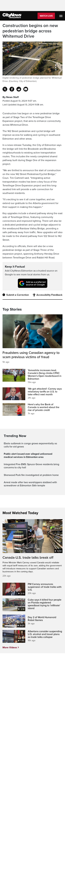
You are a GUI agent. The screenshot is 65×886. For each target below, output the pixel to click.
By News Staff (11, 97)
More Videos (10, 647)
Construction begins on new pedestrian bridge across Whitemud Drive (30, 31)
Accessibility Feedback (49, 294)
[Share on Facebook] (11, 89)
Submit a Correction (17, 294)
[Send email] (25, 89)
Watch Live (46, 16)
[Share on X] (5, 89)
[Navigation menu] (61, 16)
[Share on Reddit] (18, 89)
